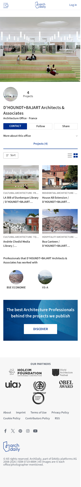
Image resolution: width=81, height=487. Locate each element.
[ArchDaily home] (40, 5)
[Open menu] (5, 5)
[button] (10, 155)
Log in (73, 5)
